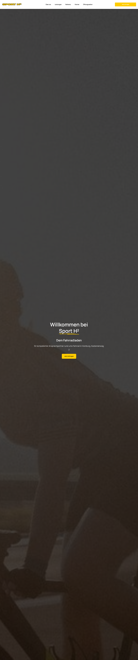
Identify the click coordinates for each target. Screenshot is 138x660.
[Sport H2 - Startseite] (12, 4)
